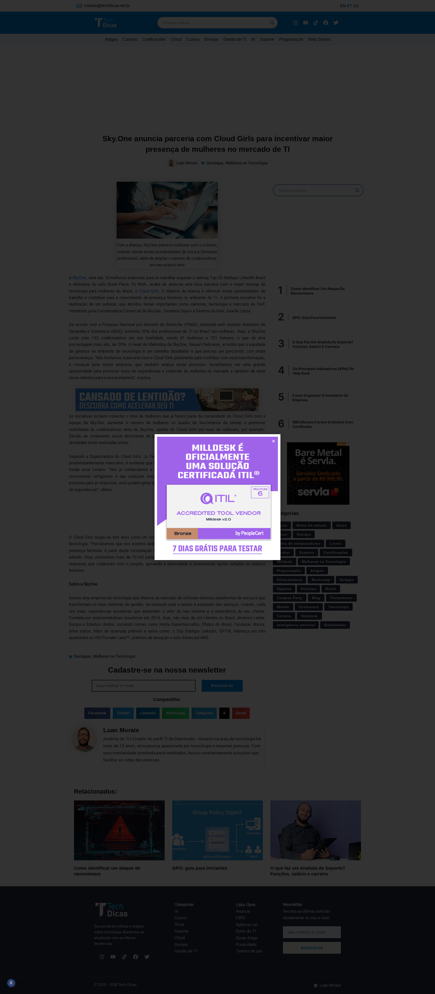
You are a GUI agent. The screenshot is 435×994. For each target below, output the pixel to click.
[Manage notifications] (11, 983)
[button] (273, 441)
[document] (217, 497)
